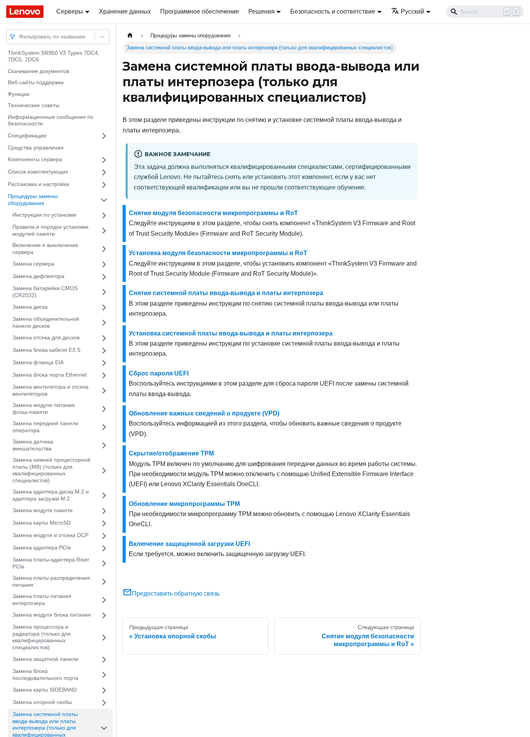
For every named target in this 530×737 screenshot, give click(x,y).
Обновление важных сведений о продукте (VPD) (204, 413)
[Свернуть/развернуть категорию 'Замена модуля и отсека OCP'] (104, 536)
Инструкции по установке (44, 215)
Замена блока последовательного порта (45, 674)
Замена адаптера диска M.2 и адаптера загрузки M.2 (50, 495)
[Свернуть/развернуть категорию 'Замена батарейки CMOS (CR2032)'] (104, 292)
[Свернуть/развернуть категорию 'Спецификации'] (104, 136)
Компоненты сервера (35, 159)
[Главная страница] (130, 36)
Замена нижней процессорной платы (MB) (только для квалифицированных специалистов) (51, 470)
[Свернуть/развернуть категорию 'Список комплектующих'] (104, 172)
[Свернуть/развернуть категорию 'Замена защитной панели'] (104, 660)
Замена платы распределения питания (51, 581)
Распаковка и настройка (38, 184)
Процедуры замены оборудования (33, 200)
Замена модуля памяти (42, 511)
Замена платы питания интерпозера (41, 600)
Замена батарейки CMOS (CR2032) (45, 292)
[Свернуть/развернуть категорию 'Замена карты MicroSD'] (104, 523)
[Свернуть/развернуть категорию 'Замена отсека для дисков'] (104, 338)
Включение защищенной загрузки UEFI (189, 544)
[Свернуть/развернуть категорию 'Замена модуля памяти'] (104, 511)
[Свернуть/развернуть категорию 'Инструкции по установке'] (104, 215)
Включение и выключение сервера (45, 249)
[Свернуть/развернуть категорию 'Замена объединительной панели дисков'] (104, 323)
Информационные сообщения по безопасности (51, 120)
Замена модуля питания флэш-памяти (43, 408)
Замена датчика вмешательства (32, 445)
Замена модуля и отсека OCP (50, 535)
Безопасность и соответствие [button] (332, 11)
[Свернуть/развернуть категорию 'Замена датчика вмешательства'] (104, 445)
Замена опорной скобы (42, 702)
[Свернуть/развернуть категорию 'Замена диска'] (104, 307)
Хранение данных (125, 11)
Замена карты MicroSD (41, 523)
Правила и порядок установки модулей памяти (50, 230)
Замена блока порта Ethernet (49, 375)
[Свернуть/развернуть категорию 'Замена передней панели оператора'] (104, 427)
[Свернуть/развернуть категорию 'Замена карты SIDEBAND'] (104, 690)
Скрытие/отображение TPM (171, 453)
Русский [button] (412, 11)
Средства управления (36, 147)
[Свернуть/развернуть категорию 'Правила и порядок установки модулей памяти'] (104, 231)
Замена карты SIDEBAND (44, 690)
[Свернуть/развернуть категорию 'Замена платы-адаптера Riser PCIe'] (104, 563)
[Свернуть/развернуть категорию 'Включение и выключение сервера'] (104, 249)
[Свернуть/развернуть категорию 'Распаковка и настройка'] (104, 185)
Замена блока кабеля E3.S (46, 350)
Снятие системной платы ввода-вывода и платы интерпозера (226, 293)
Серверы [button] (69, 11)
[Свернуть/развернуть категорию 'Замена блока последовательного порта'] (104, 675)
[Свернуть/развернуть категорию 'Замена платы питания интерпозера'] (104, 600)
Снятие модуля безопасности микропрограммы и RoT (213, 213)
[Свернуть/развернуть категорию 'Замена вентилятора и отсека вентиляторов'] (104, 391)
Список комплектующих (38, 172)
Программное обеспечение (199, 11)
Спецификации (27, 135)
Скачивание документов (38, 71)
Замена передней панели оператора (45, 427)
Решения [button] (261, 11)
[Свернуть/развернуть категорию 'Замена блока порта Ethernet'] (104, 375)
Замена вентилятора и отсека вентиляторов (50, 390)
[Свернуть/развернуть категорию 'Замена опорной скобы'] (104, 703)
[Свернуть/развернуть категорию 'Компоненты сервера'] (104, 160)
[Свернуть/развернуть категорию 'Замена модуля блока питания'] (104, 615)
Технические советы (33, 106)
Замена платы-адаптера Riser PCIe (50, 563)
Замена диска (30, 307)
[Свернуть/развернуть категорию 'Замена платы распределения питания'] (104, 582)
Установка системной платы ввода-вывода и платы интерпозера (231, 333)
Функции (18, 94)
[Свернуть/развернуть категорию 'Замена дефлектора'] (104, 277)
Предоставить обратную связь (176, 593)
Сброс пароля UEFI (159, 373)
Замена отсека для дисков (46, 338)
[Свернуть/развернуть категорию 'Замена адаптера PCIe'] (104, 548)
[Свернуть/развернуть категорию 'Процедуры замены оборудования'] (104, 200)
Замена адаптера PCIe (41, 548)
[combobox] (20, 36)
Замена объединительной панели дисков (45, 322)
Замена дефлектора (38, 276)
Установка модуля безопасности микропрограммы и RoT (218, 253)
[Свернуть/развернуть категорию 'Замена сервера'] (104, 264)
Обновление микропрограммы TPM (184, 504)
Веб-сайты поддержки (36, 83)
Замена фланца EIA (38, 363)
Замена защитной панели (45, 659)
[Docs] (25, 11)
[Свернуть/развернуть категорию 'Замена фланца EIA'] (104, 363)
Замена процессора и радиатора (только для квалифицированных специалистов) (41, 637)
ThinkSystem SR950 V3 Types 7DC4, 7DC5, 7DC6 (53, 56)
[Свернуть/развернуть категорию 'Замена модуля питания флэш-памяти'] (104, 409)
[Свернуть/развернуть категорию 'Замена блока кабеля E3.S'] (104, 350)
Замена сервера (33, 264)
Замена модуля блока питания (51, 615)
